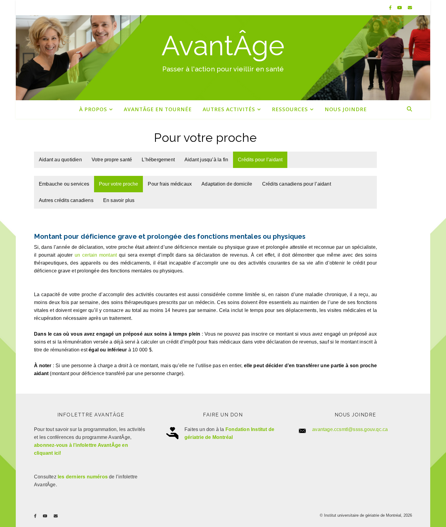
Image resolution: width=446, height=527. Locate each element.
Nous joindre (346, 109)
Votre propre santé (112, 159)
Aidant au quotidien (60, 159)
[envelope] (410, 7)
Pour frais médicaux (170, 184)
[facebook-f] (391, 7)
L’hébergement (158, 159)
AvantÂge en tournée (158, 109)
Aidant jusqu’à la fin (206, 159)
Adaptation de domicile (226, 184)
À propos (93, 109)
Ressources (290, 109)
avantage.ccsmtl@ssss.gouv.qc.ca (350, 429)
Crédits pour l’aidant (260, 159)
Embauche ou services (64, 184)
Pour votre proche (118, 184)
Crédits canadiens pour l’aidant (296, 184)
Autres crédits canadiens (66, 200)
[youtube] (400, 7)
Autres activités (229, 109)
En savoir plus (119, 200)
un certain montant (96, 255)
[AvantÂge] (223, 57)
